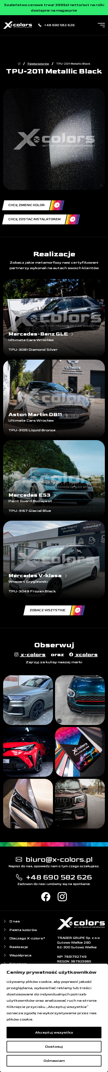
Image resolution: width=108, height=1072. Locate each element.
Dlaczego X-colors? (27, 938)
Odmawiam (54, 1060)
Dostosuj (54, 1046)
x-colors (33, 654)
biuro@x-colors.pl (58, 859)
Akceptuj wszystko (54, 1032)
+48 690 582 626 (59, 25)
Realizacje (18, 947)
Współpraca (20, 955)
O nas (14, 921)
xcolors (86, 654)
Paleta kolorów (38, 63)
